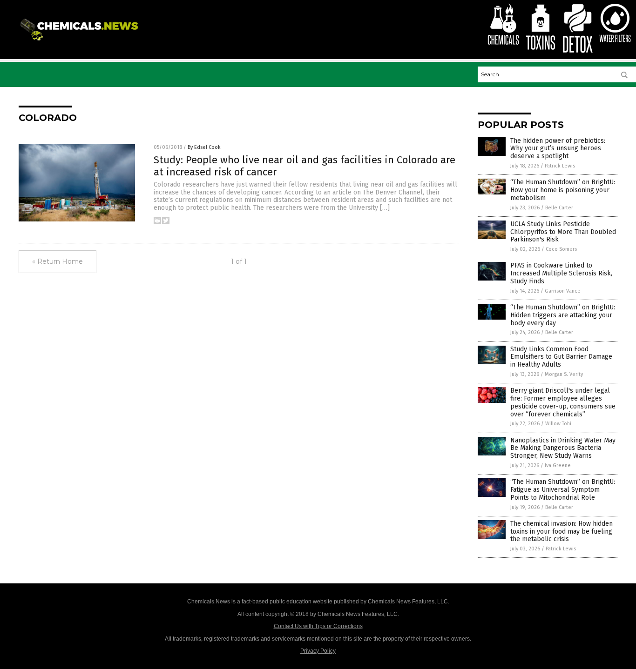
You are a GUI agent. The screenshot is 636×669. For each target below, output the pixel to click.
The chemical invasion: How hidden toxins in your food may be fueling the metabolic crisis (561, 531)
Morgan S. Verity (564, 374)
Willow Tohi (558, 424)
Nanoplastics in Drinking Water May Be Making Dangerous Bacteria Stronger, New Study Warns (563, 448)
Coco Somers (561, 249)
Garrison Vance (563, 291)
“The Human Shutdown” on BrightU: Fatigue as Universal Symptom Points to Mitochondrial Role (562, 490)
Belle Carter (559, 208)
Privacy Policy (318, 651)
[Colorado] (81, 41)
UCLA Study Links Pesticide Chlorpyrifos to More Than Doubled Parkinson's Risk (563, 232)
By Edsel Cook (204, 147)
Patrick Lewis (560, 166)
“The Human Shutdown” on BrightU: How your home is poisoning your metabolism (562, 190)
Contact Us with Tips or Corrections (318, 626)
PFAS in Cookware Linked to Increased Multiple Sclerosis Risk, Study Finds (561, 273)
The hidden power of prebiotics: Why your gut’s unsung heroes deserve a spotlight (557, 149)
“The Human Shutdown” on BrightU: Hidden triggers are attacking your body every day (562, 315)
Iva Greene (558, 465)
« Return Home (57, 261)
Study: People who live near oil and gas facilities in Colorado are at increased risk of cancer (304, 166)
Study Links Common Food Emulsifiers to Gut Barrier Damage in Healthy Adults (561, 357)
